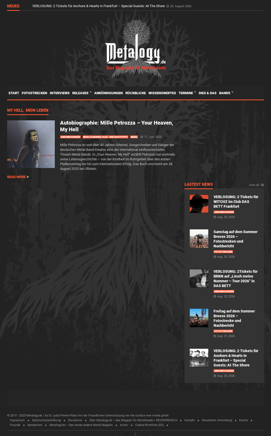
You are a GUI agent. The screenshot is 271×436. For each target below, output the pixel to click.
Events (243, 420)
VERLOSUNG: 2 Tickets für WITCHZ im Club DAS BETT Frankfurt (236, 201)
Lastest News (198, 185)
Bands (225, 93)
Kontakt (189, 420)
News (134, 137)
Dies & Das (207, 93)
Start (13, 93)
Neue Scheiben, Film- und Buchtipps (105, 137)
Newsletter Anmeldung (217, 420)
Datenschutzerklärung (46, 420)
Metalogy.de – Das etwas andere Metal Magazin (81, 425)
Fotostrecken (34, 93)
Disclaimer (75, 420)
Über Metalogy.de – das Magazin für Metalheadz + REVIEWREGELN (133, 420)
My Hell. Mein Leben (27, 110)
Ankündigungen (108, 93)
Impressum (17, 420)
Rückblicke (135, 93)
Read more (16, 177)
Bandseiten (35, 425)
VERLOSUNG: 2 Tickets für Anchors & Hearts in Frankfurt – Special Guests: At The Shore (99, 6)
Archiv (124, 425)
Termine (186, 93)
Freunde (15, 425)
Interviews (60, 93)
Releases (80, 93)
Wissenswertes (162, 93)
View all (254, 185)
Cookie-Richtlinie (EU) (149, 425)
